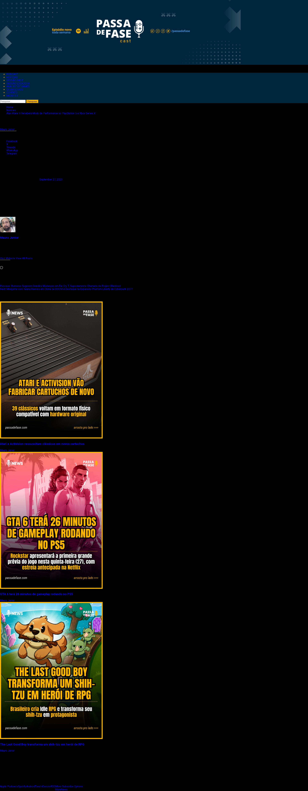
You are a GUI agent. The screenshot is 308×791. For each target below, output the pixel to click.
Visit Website (8, 258)
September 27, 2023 (50, 179)
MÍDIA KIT (12, 95)
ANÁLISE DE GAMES (18, 86)
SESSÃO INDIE (14, 80)
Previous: (60, 285)
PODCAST (12, 74)
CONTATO (11, 92)
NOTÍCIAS (12, 77)
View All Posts (24, 258)
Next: (66, 289)
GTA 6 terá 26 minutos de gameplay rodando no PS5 (36, 594)
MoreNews (61, 789)
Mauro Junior (7, 129)
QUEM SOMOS (14, 89)
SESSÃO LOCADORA (18, 83)
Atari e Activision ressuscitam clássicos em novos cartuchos (42, 444)
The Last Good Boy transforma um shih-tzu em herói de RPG (42, 744)
